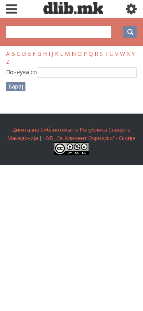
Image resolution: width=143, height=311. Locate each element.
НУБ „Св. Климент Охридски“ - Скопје (89, 138)
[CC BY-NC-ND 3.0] (71, 152)
